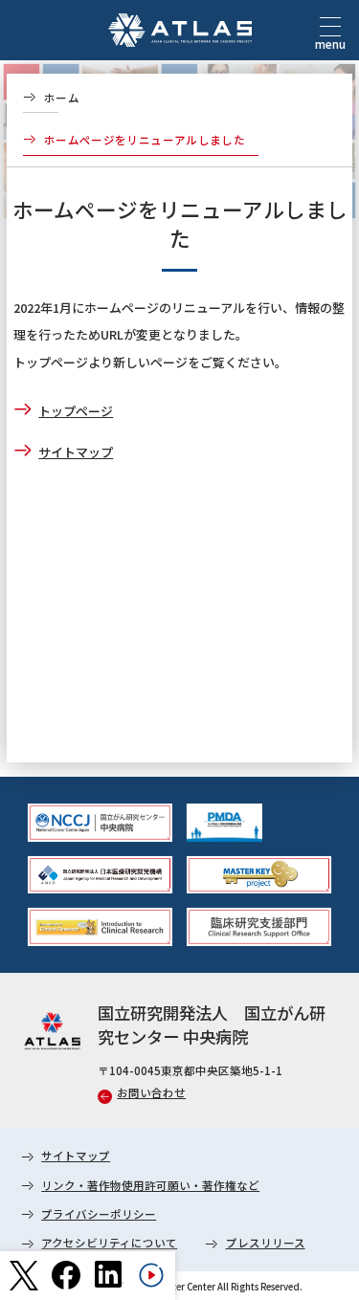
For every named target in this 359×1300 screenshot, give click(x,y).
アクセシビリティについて (109, 1242)
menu (330, 44)
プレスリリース (265, 1242)
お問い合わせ (151, 1092)
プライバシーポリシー (98, 1214)
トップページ (75, 411)
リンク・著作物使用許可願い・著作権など (150, 1185)
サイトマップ (75, 452)
